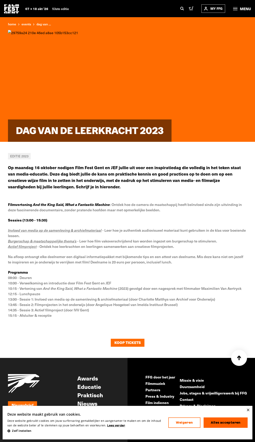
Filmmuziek (155, 383)
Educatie (89, 386)
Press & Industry (159, 396)
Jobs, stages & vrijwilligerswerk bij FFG (213, 392)
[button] (84, 431)
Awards (87, 378)
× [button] (247, 410)
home (12, 24)
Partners (152, 389)
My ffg (216, 8)
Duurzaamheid (192, 386)
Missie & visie (192, 380)
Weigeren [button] (184, 422)
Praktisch (90, 395)
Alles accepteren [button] (225, 422)
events (26, 24)
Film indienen (157, 402)
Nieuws (87, 403)
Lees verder (116, 425)
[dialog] (127, 423)
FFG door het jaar (160, 376)
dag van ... (43, 24)
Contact (186, 399)
